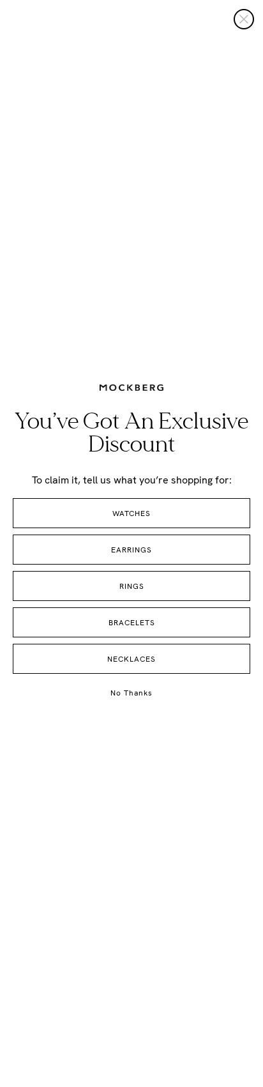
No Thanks (131, 693)
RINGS (131, 586)
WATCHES (131, 513)
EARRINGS (131, 550)
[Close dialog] (243, 19)
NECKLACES (131, 659)
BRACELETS (132, 623)
